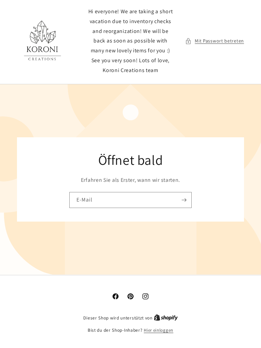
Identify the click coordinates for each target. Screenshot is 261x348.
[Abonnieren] (183, 200)
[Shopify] (166, 318)
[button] (214, 41)
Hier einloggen (158, 330)
